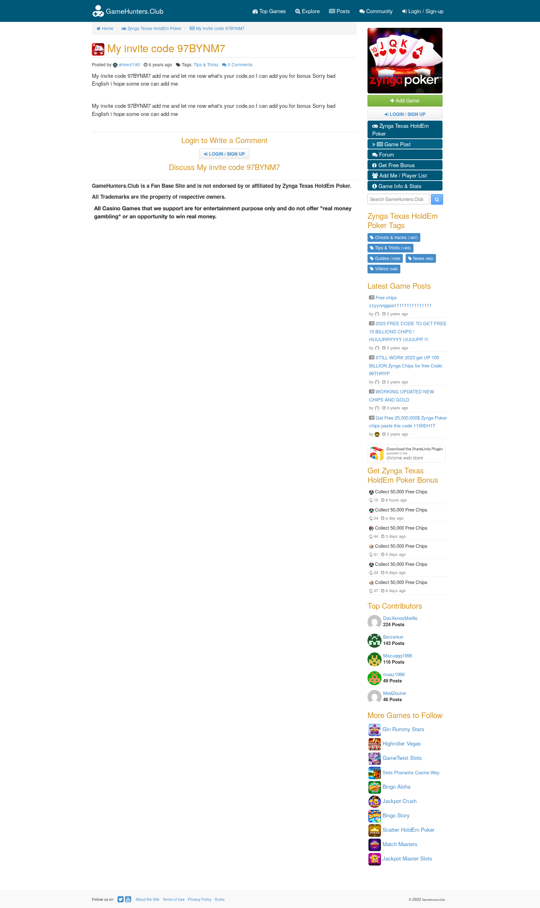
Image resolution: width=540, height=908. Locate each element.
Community (379, 11)
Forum (386, 154)
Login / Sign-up (425, 11)
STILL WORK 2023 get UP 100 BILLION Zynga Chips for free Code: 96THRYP (406, 365)
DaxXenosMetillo (400, 618)
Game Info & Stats (399, 186)
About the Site (147, 899)
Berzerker (393, 636)
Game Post (397, 144)
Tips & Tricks (206, 64)
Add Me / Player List (402, 175)
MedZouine (394, 693)
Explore (310, 11)
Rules (220, 899)
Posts (342, 11)
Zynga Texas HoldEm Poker (400, 129)
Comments (240, 64)
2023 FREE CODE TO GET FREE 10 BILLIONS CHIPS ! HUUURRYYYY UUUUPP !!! (408, 331)
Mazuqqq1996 (397, 655)
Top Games (272, 11)
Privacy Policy (200, 899)
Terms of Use (173, 899)
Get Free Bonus (396, 165)
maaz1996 (394, 674)
